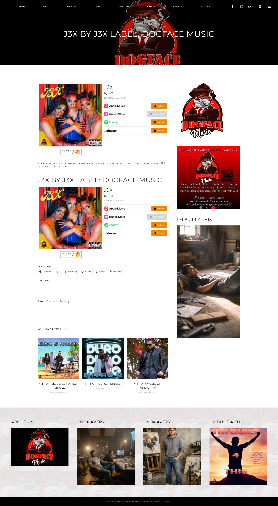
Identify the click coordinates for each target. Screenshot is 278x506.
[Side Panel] (269, 6)
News (112, 163)
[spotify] (260, 6)
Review (119, 163)
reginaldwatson (67, 163)
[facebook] (232, 6)
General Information (97, 163)
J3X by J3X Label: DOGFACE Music (142, 163)
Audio (82, 163)
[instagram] (241, 6)
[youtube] (249, 6)
